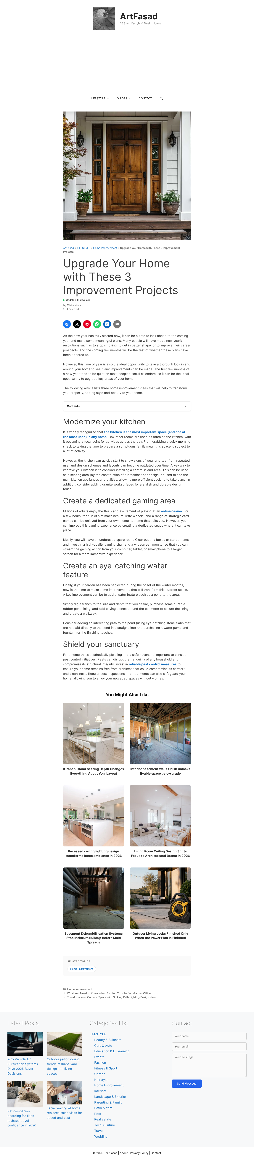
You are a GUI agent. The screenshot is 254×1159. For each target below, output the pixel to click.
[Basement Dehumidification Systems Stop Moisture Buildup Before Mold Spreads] (93, 898)
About (124, 1153)
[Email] (117, 324)
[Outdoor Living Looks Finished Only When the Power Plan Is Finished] (160, 898)
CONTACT (145, 98)
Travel (98, 1131)
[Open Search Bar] (161, 98)
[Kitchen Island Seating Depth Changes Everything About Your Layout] (93, 733)
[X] (77, 324)
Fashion (100, 1062)
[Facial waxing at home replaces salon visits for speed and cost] (64, 1093)
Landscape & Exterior (110, 1096)
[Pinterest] (87, 324)
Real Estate (102, 1119)
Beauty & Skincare (107, 1040)
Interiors (100, 1091)
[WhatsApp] (97, 324)
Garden (99, 1074)
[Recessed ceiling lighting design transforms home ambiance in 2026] (93, 815)
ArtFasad (139, 16)
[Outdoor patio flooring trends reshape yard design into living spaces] (64, 1044)
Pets (97, 1114)
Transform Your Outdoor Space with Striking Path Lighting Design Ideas (112, 997)
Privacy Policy (139, 1153)
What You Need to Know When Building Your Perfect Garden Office (109, 993)
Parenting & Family (108, 1102)
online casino (171, 511)
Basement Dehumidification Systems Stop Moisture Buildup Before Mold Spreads (94, 938)
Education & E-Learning (111, 1051)
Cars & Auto (103, 1045)
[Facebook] (67, 324)
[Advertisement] (127, 65)
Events (99, 1057)
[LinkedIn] (107, 324)
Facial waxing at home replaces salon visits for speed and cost (64, 1113)
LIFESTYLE (98, 98)
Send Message (187, 1083)
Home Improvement (105, 247)
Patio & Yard (103, 1108)
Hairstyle (100, 1080)
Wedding (100, 1136)
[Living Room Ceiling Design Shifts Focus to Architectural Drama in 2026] (160, 815)
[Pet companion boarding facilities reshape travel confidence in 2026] (25, 1095)
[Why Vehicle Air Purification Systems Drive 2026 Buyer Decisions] (25, 1044)
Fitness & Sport (105, 1068)
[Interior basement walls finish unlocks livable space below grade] (160, 733)
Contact (156, 1153)
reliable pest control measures (153, 664)
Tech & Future (104, 1125)
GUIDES (122, 98)
